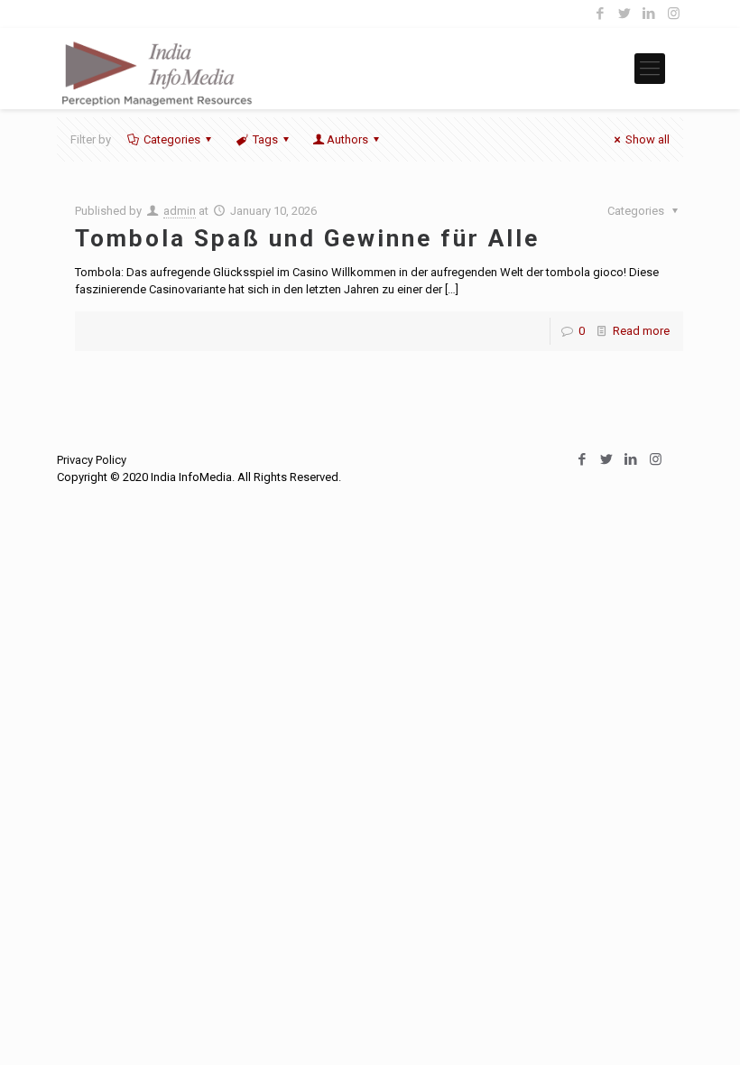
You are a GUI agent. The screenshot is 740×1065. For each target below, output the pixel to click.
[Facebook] (600, 13)
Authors (347, 139)
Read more (641, 331)
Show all (647, 139)
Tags (265, 139)
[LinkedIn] (649, 13)
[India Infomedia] (156, 68)
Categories (171, 139)
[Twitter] (624, 13)
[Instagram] (673, 13)
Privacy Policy (91, 460)
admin (179, 211)
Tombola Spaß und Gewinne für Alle (307, 238)
